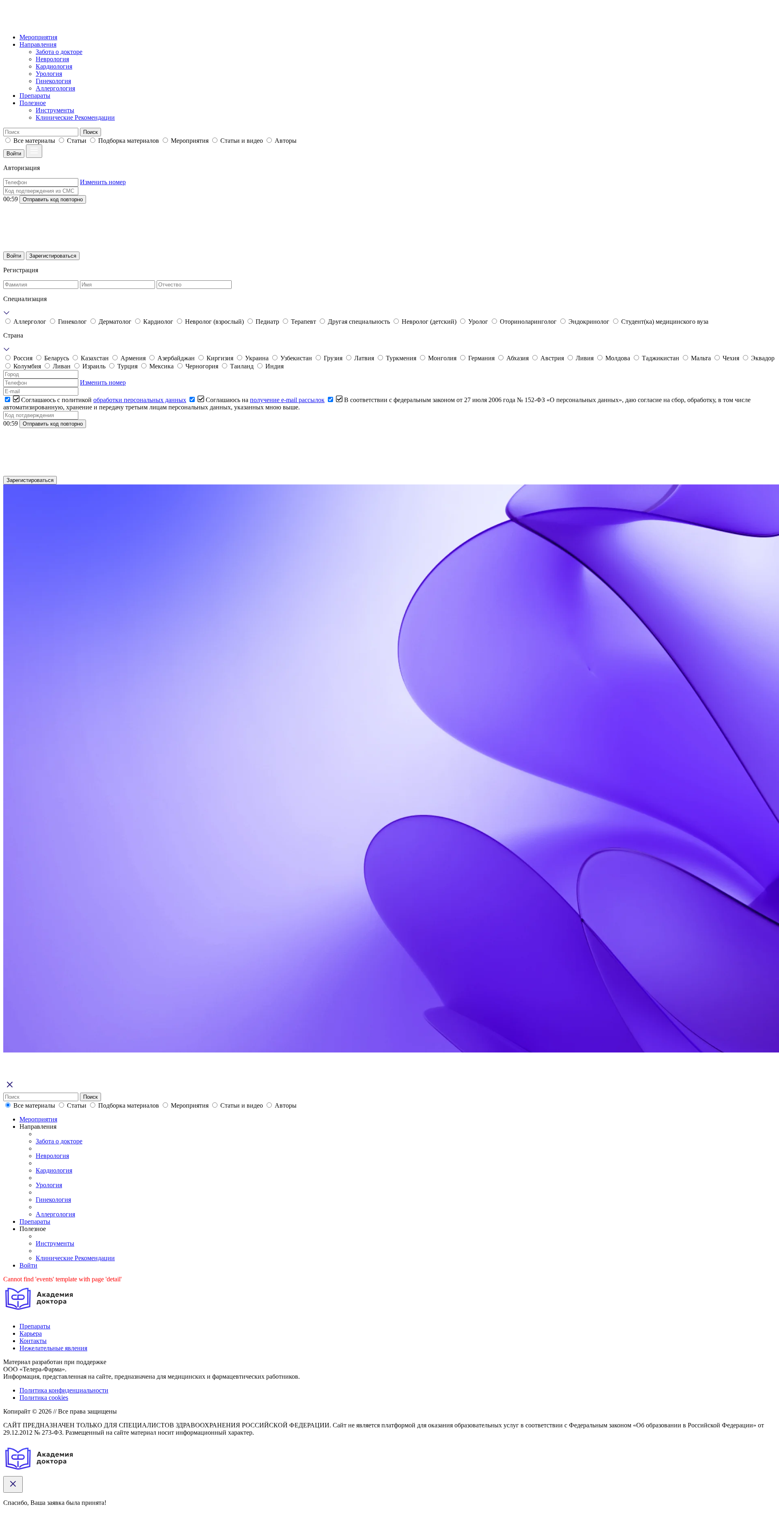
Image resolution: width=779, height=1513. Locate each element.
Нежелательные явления (53, 1348)
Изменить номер (103, 182)
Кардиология (54, 66)
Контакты (33, 1340)
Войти (13, 154)
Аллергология (55, 88)
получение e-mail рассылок (287, 399)
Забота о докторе (59, 51)
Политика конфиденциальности (63, 1390)
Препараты (34, 95)
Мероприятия (38, 37)
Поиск (90, 132)
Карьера (30, 1333)
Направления (37, 44)
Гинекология (53, 80)
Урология (49, 73)
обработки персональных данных (139, 399)
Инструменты (55, 110)
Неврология (52, 59)
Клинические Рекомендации (75, 117)
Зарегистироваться (52, 256)
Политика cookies (43, 1397)
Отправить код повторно (53, 199)
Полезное (32, 102)
